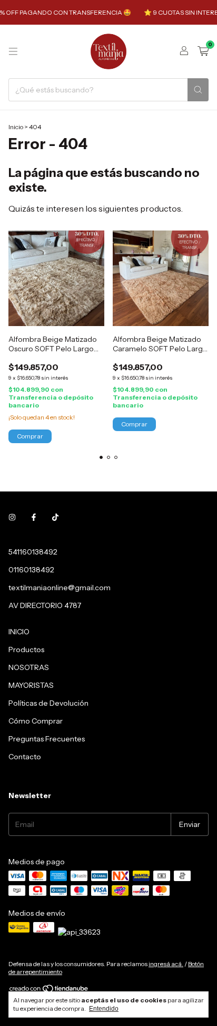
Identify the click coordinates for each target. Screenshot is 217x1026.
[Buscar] (198, 89)
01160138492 (31, 569)
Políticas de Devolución (48, 703)
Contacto (24, 756)
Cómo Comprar (35, 721)
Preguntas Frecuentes (46, 739)
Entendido (104, 1008)
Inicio (15, 127)
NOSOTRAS (28, 667)
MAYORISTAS (31, 685)
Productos (26, 649)
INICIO (18, 631)
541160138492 (32, 552)
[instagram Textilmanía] (12, 517)
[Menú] (13, 51)
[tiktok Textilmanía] (55, 517)
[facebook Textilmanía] (33, 517)
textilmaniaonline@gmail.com (59, 587)
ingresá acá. (166, 964)
